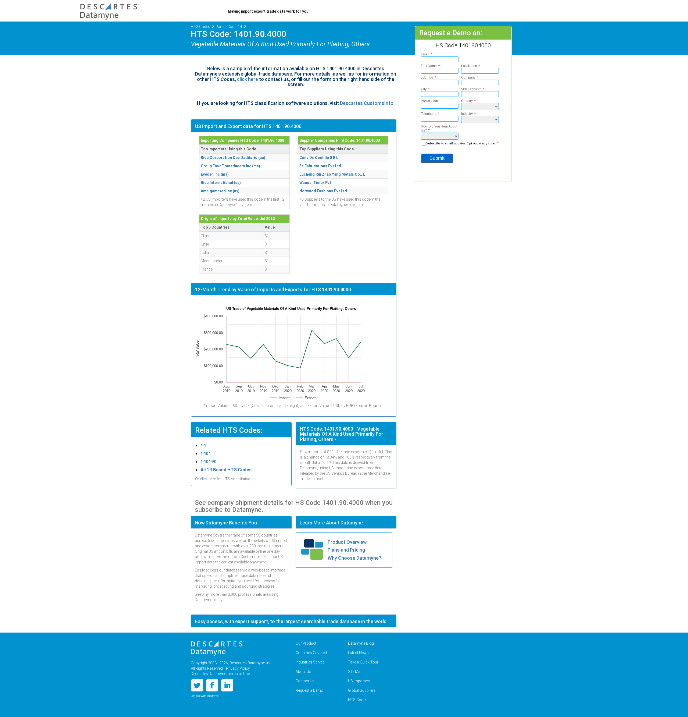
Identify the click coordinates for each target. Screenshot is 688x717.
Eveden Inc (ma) (215, 174)
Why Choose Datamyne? (354, 558)
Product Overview (347, 542)
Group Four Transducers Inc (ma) (230, 166)
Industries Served (310, 662)
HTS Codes (200, 26)
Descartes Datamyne (217, 648)
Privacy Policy (238, 668)
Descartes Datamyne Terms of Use (220, 674)
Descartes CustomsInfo (366, 103)
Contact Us (305, 681)
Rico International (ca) (221, 182)
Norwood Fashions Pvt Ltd (323, 191)
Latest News (358, 653)
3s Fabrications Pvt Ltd (320, 166)
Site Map (355, 671)
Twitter (197, 685)
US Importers (359, 681)
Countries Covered (311, 653)
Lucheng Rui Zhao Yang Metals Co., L (332, 174)
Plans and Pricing (346, 550)
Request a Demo (309, 690)
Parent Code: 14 (229, 26)
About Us (303, 671)
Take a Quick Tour (363, 662)
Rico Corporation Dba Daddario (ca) (233, 157)
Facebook (212, 685)
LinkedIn (227, 685)
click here (247, 79)
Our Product (306, 643)
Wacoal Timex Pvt (315, 182)
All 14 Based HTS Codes (226, 469)
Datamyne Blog (361, 643)
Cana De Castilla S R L (318, 157)
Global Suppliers (362, 690)
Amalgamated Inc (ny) (220, 191)
